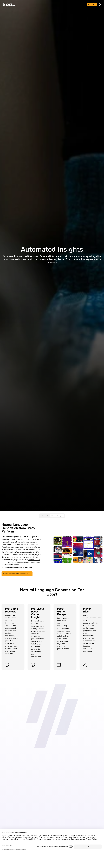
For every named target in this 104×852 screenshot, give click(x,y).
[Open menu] (100, 4)
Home (44, 516)
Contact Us (8, 562)
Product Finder (34, 560)
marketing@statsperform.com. (20, 567)
